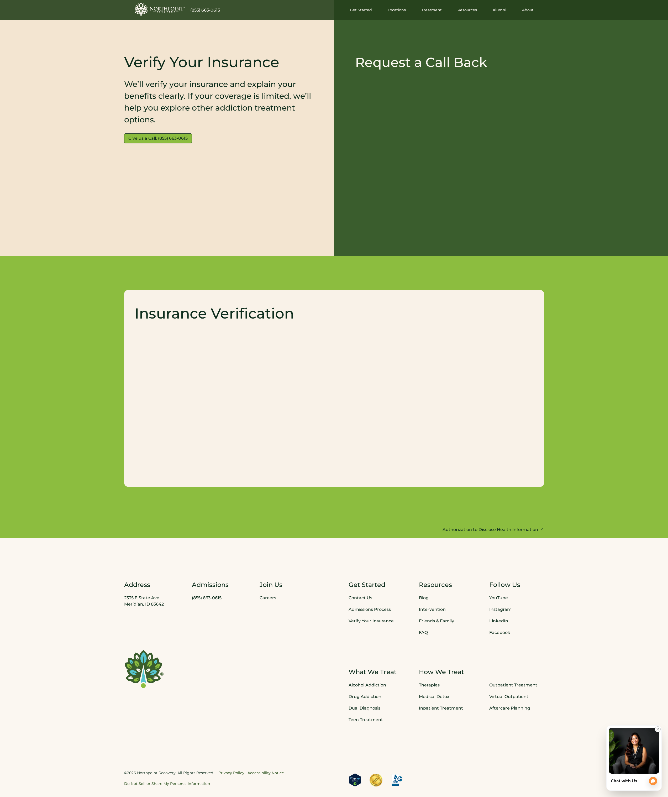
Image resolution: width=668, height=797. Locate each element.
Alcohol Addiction (367, 685)
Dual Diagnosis (364, 708)
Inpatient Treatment (441, 708)
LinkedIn (498, 620)
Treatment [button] (432, 10)
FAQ (423, 632)
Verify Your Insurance (371, 620)
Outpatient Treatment (513, 685)
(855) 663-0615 (205, 10)
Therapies (429, 685)
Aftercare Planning (509, 708)
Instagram (500, 609)
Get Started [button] (361, 10)
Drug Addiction (365, 696)
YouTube (498, 597)
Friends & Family (436, 620)
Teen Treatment (366, 719)
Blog (424, 597)
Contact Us (360, 597)
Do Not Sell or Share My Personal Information (167, 783)
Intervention (432, 609)
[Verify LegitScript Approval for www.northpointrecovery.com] (355, 779)
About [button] (528, 10)
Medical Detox (434, 696)
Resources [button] (467, 10)
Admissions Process (370, 609)
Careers (268, 597)
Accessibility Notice (266, 772)
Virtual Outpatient (508, 696)
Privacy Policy (231, 772)
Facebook (499, 632)
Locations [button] (397, 10)
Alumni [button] (499, 10)
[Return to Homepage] (160, 9)
